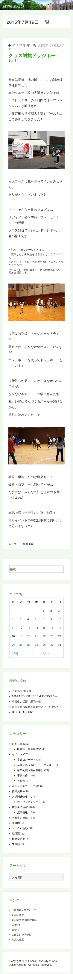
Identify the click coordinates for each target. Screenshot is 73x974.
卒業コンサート (26, 759)
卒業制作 (22, 775)
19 (20, 636)
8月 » (46, 653)
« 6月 (15, 653)
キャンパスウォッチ (24, 786)
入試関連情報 (20, 796)
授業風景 (28, 544)
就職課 (16, 833)
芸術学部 (17, 924)
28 (36, 644)
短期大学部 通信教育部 (24, 920)
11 (13, 627)
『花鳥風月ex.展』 (23, 691)
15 (44, 627)
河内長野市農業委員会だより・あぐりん (35, 707)
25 (13, 644)
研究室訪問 (18, 839)
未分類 (16, 844)
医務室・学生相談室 (29, 749)
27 (28, 644)
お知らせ (17, 744)
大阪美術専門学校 (21, 934)
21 (36, 636)
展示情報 (22, 812)
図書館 (16, 823)
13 (28, 627)
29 (44, 644)
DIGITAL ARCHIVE (23, 712)
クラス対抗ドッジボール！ (32, 58)
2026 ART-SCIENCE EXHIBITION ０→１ (36, 696)
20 (28, 636)
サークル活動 (20, 828)
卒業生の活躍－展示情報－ (27, 701)
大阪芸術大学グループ (24, 910)
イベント (17, 754)
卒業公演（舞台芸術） (30, 770)
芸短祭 (21, 780)
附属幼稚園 (18, 939)
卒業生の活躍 (20, 817)
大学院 (15, 929)
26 (20, 644)
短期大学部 (18, 915)
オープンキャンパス (29, 802)
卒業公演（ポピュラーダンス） (35, 765)
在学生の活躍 (20, 807)
